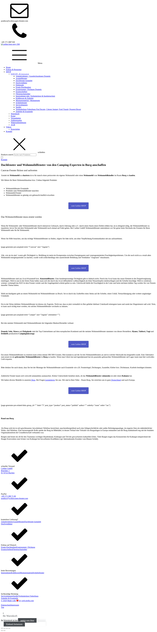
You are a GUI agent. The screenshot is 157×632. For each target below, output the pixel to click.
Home (8, 67)
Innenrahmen (6, 573)
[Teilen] (7, 628)
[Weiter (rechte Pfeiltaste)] (4, 630)
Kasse (13, 116)
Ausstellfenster (21, 78)
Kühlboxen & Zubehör (24, 98)
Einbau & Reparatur (13, 70)
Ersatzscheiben (21, 92)
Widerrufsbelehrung (18, 123)
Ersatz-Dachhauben (23, 87)
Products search (7, 155)
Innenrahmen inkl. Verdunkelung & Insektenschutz (35, 96)
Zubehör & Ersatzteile (24, 111)
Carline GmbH (7, 468)
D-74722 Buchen (7, 473)
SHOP (8, 72)
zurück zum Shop (27, 620)
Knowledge (15, 129)
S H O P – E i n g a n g (20, 74)
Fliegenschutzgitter (23, 94)
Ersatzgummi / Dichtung (25, 547)
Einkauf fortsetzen (14, 624)
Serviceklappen (22, 105)
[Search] (2, 157)
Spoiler (18, 107)
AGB (13, 125)
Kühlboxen (15, 573)
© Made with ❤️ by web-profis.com (17, 601)
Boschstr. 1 (5, 471)
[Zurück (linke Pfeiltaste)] (2, 630)
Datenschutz (6, 605)
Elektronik (20, 85)
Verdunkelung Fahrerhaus (28, 596)
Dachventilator (21, 83)
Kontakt (9, 131)
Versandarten (16, 118)
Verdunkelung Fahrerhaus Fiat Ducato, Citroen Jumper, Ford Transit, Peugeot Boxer (48, 109)
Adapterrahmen (7, 522)
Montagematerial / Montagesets (28, 100)
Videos (8, 127)
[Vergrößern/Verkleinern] (2, 628)
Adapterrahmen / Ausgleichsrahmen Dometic (33, 76)
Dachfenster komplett (24, 81)
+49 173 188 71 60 (8, 496)
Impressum (15, 605)
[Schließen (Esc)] (9, 628)
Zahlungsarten (16, 120)
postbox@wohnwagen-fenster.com (14, 498)
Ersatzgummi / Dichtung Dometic (29, 89)
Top (2, 607)
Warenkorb (15, 114)
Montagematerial (26, 573)
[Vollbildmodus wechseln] (4, 628)
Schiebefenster (21, 103)
